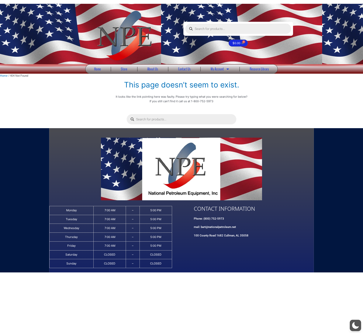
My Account (217, 69)
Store (124, 69)
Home (97, 69)
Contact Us (184, 69)
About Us (152, 69)
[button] (355, 325)
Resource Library (259, 69)
